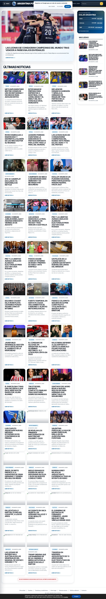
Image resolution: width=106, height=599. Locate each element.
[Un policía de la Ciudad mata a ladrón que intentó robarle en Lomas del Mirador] (61, 247)
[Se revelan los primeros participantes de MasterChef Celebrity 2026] (38, 417)
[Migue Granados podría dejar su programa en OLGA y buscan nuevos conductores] (38, 459)
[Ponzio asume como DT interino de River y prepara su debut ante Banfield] (38, 247)
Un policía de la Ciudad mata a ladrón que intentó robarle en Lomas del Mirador (61, 263)
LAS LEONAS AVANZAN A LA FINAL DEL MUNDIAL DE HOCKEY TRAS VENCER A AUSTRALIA (37, 221)
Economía (8, 213)
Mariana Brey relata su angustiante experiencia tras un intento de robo (61, 474)
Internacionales (33, 549)
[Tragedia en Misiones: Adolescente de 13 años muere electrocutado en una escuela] (61, 541)
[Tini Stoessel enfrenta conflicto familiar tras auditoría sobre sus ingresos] (38, 375)
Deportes (54, 131)
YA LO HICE (60, 6)
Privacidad (22, 590)
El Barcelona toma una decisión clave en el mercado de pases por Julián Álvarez (14, 390)
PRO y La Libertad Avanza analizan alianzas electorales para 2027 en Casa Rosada (13, 264)
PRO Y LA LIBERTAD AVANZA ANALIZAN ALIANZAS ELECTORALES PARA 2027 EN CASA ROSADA (60, 222)
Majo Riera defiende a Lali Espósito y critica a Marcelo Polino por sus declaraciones (61, 346)
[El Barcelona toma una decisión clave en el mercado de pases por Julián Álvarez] (14, 375)
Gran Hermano (33, 173)
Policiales (55, 255)
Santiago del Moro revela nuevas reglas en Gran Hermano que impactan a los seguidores (61, 391)
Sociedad (31, 297)
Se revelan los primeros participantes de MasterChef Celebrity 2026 (36, 434)
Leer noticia (9, 113)
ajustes (66, 597)
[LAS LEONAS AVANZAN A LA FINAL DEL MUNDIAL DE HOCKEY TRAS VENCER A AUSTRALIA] (38, 205)
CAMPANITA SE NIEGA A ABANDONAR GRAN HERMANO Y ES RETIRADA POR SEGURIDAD (37, 181)
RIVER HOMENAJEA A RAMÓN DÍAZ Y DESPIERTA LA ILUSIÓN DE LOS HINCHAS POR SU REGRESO (14, 139)
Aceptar (76, 596)
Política (54, 173)
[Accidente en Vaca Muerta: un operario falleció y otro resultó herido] (38, 499)
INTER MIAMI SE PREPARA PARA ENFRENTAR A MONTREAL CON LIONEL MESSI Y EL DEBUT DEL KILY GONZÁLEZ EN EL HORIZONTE (36, 96)
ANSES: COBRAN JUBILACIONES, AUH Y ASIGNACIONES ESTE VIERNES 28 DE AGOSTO (14, 221)
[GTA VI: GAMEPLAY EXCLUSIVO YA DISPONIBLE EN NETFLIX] (14, 165)
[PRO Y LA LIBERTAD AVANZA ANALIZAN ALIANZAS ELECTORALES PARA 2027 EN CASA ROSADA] (61, 205)
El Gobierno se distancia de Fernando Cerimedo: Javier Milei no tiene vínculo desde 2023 (61, 515)
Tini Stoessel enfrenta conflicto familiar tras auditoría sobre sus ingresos (37, 390)
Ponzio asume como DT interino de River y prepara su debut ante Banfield (36, 263)
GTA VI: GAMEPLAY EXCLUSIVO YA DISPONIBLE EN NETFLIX (13, 182)
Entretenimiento (10, 173)
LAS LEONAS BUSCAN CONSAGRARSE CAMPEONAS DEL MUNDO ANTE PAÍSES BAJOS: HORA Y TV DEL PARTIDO (61, 140)
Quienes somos (63, 590)
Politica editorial (74, 590)
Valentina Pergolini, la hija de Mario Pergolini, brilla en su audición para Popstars (61, 433)
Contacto (83, 590)
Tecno (7, 86)
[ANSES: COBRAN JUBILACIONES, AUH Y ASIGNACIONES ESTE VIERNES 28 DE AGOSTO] (14, 205)
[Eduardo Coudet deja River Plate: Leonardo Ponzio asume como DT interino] (14, 289)
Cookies (30, 590)
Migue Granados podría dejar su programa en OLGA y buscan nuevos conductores (37, 474)
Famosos (54, 339)
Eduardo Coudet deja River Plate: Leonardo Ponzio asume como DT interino (13, 305)
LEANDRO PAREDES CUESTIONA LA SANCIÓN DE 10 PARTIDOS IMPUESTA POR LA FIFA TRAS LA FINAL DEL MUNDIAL (37, 140)
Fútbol (31, 86)
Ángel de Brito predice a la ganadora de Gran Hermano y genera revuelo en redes (14, 474)
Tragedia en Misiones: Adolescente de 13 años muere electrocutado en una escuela (61, 557)
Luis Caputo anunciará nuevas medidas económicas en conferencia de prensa (14, 433)
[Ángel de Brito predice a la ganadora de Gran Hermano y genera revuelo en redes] (14, 459)
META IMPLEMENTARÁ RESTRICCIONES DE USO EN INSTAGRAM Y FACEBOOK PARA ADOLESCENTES (14, 93)
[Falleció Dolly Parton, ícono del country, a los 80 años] (14, 499)
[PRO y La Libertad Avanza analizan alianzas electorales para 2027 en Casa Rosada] (14, 247)
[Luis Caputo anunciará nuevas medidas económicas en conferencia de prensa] (14, 417)
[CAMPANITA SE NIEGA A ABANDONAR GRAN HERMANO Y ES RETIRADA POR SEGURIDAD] (38, 165)
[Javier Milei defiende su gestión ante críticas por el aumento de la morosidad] (14, 331)
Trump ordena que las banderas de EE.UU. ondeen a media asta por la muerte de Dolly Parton (37, 559)
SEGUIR (68, 6)
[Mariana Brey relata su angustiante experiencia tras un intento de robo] (61, 459)
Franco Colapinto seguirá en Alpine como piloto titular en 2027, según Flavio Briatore (60, 306)
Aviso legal (53, 590)
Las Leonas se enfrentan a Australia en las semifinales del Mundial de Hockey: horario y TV (14, 557)
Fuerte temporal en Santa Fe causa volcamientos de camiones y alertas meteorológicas (37, 305)
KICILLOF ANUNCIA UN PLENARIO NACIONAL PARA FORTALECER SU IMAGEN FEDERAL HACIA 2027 (61, 181)
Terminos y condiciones (41, 590)
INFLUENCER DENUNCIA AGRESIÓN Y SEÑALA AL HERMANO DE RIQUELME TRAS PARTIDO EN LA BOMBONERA (61, 95)
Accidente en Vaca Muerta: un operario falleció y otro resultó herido (37, 514)
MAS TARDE (52, 6)
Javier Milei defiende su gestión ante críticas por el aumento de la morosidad (14, 346)
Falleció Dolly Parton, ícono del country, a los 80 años (13, 513)
